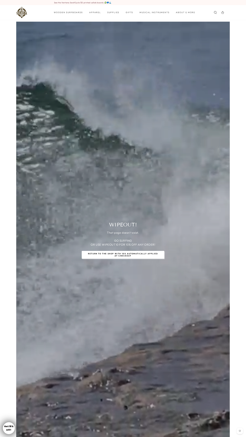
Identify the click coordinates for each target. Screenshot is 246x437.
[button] (215, 12)
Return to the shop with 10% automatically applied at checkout (123, 254)
